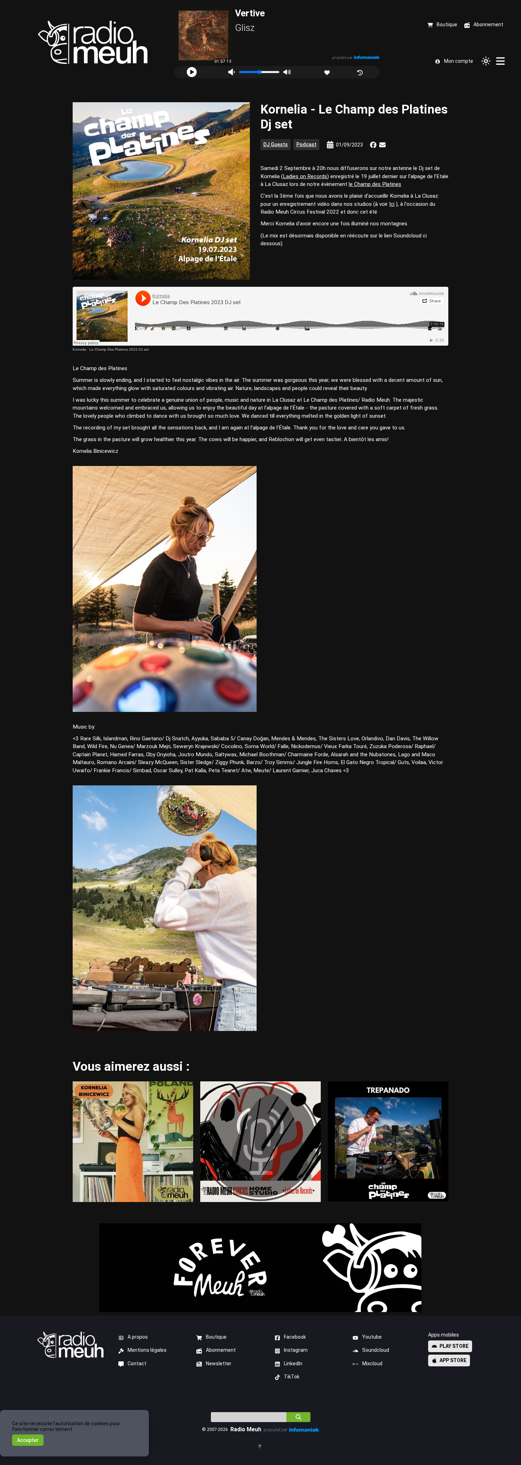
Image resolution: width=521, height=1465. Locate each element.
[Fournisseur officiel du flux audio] (367, 57)
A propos (138, 1337)
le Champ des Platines (375, 184)
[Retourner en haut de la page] (260, 1446)
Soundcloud (375, 1350)
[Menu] (500, 61)
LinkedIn (293, 1363)
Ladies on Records (305, 176)
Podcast (306, 144)
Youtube (372, 1337)
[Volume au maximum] (287, 72)
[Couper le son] (231, 72)
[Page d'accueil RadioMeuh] (93, 42)
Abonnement (221, 1350)
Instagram (296, 1350)
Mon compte (458, 61)
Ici (391, 204)
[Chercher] (298, 1417)
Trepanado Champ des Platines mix (388, 1141)
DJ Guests (275, 144)
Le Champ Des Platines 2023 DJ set (119, 349)
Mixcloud (372, 1363)
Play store (454, 1346)
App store (452, 1360)
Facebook (295, 1337)
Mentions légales (147, 1350)
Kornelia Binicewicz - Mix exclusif (132, 1141)
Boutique (216, 1337)
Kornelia (79, 349)
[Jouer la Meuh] (192, 72)
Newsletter (218, 1363)
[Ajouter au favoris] (327, 72)
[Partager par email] (382, 145)
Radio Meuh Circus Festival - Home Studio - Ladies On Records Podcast (260, 1141)
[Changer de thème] (485, 61)
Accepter (28, 1440)
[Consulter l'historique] (360, 72)
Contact (137, 1363)
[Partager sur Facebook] (373, 145)
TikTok (291, 1376)
